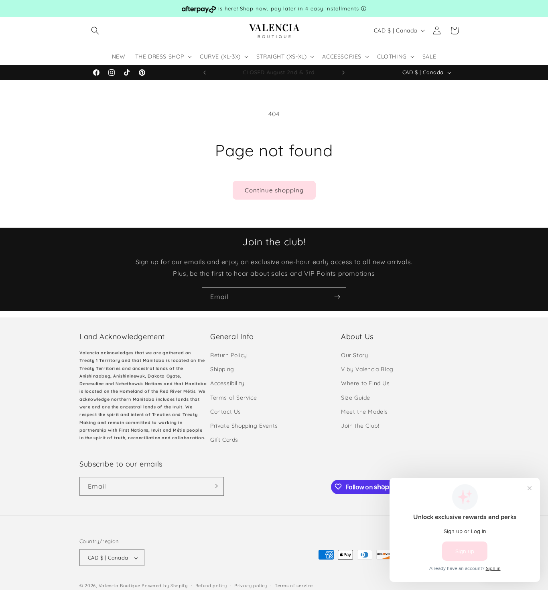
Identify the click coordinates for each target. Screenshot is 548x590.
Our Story (354, 355)
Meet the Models (364, 411)
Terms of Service (233, 397)
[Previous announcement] (204, 72)
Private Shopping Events (244, 425)
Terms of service (294, 585)
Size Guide (355, 397)
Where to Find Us (365, 383)
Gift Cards (224, 440)
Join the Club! (360, 425)
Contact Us (225, 411)
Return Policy (228, 355)
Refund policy (211, 585)
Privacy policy (250, 585)
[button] (95, 30)
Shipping (222, 369)
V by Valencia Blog (367, 369)
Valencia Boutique (119, 586)
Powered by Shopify (165, 586)
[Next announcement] (343, 72)
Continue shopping (274, 190)
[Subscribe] (337, 296)
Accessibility (227, 383)
